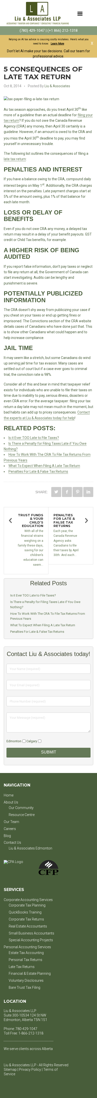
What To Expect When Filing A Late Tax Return (44, 466)
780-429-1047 (26, 1029)
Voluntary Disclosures (26, 980)
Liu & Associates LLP (20, 1011)
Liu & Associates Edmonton (30, 848)
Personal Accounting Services (27, 947)
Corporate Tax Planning (27, 905)
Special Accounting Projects (31, 940)
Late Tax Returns (22, 967)
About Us (11, 802)
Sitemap (10, 1070)
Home (8, 795)
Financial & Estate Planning (30, 974)
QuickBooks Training (25, 912)
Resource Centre (22, 815)
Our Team (11, 822)
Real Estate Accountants (28, 926)
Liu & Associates (57, 86)
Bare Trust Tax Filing (24, 988)
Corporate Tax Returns (26, 919)
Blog (7, 836)
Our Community (21, 808)
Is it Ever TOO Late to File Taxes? (33, 438)
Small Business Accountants (31, 933)
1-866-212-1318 (30, 1033)
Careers (10, 829)
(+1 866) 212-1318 (63, 30)
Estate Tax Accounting (26, 953)
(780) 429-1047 (32, 30)
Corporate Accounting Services (28, 900)
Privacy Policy (30, 1070)
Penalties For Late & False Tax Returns (38, 472)
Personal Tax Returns (25, 960)
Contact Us (12, 842)
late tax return (15, 159)
